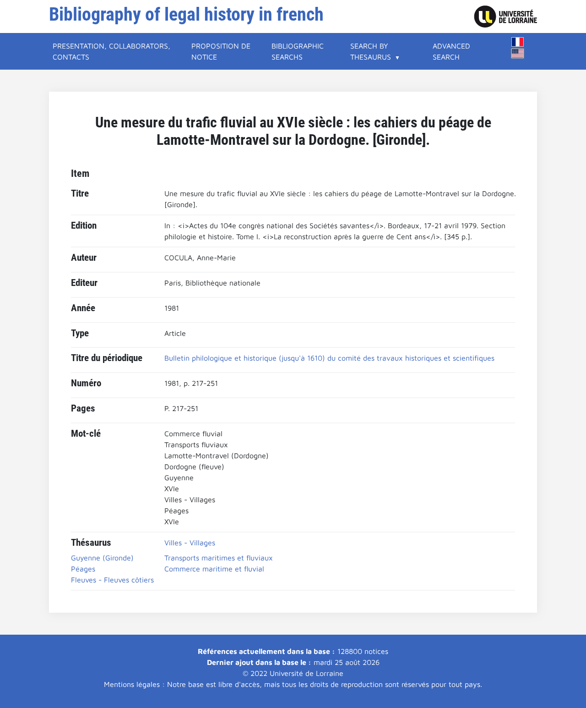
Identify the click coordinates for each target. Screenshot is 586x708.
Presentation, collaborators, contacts (111, 51)
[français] (517, 42)
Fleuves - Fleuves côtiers (112, 580)
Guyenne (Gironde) (102, 558)
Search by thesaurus (370, 51)
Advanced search (451, 51)
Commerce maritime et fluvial (214, 569)
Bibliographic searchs (297, 51)
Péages (83, 569)
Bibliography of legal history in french (186, 14)
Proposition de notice (220, 51)
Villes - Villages (189, 542)
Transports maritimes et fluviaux (218, 558)
